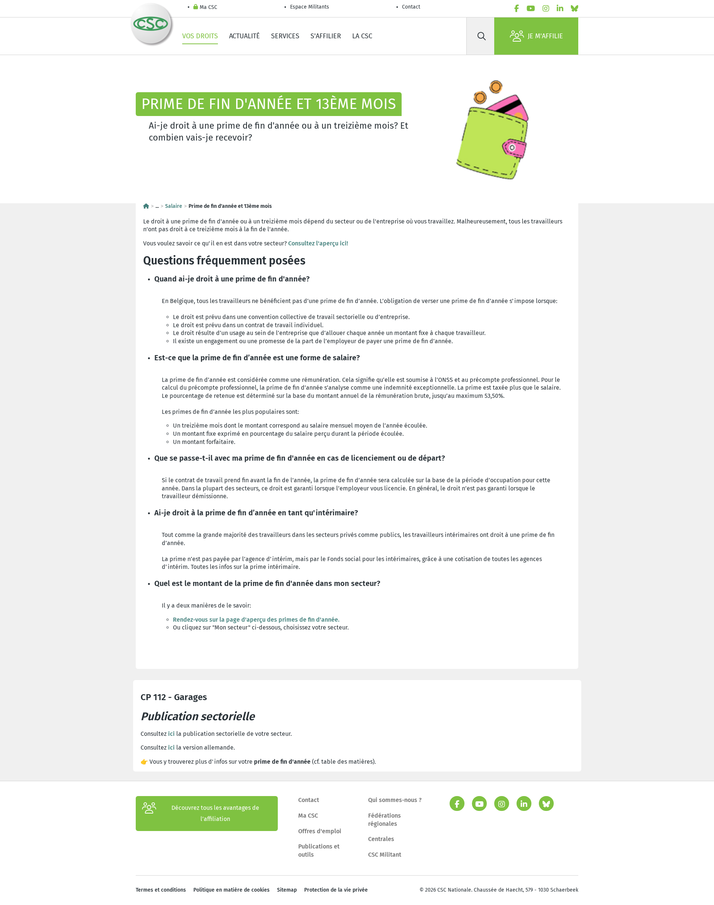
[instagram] (546, 8)
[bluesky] (574, 8)
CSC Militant (384, 854)
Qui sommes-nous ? (395, 799)
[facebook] (517, 8)
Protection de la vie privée (336, 890)
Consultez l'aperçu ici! (318, 243)
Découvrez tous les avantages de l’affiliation (215, 813)
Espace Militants (309, 7)
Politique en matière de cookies (231, 890)
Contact (411, 7)
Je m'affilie (545, 36)
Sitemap (287, 890)
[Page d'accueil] (146, 206)
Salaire (173, 206)
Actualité (244, 36)
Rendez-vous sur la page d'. (256, 619)
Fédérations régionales (384, 819)
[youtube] (531, 8)
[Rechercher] (481, 36)
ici (171, 733)
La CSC (362, 36)
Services (285, 36)
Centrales (381, 839)
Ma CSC (208, 7)
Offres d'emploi (319, 831)
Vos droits (200, 36)
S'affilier (326, 36)
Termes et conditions (161, 890)
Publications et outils (319, 850)
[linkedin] (560, 8)
